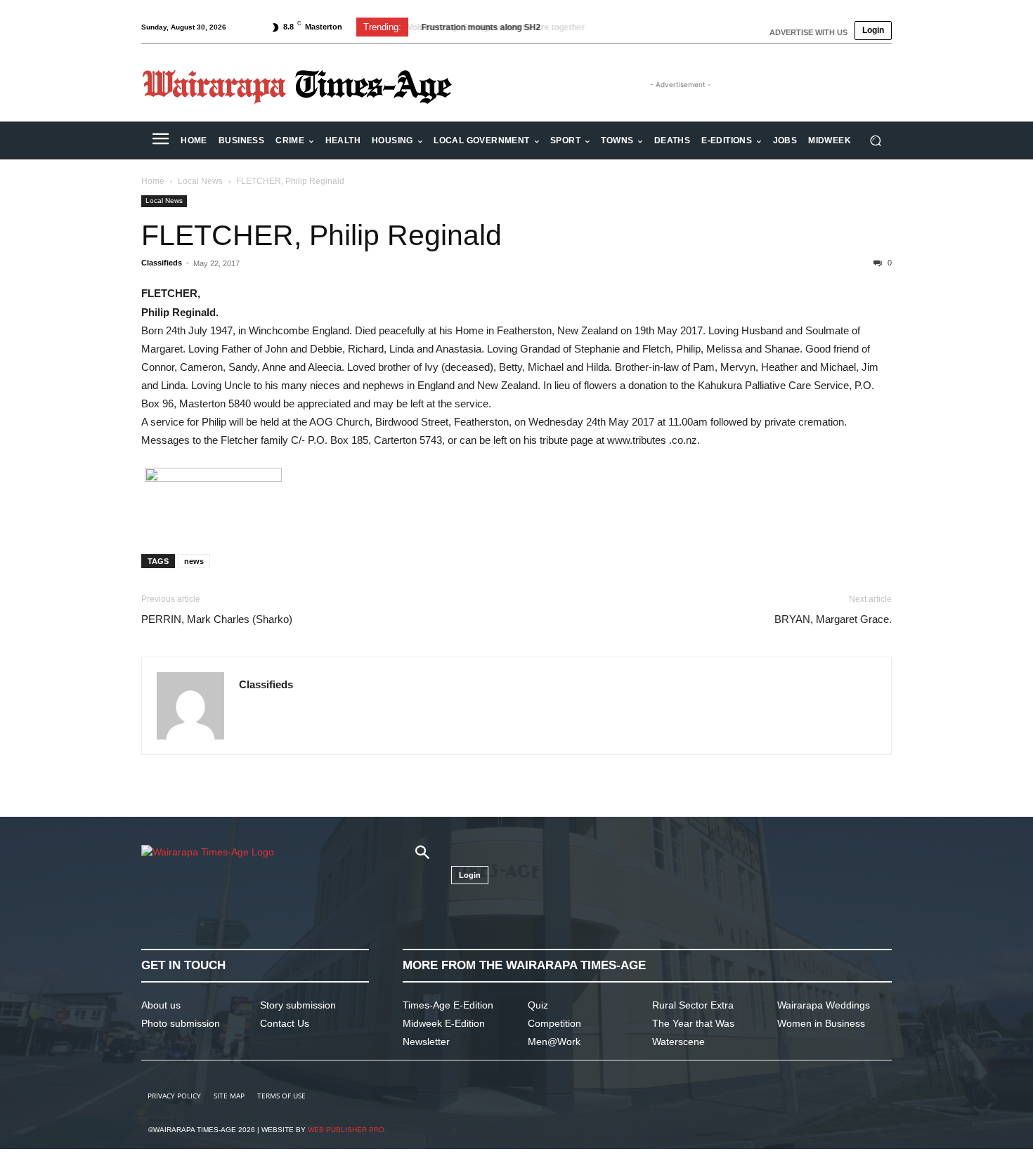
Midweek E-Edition (444, 1023)
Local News (200, 181)
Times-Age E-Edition (448, 1005)
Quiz (538, 1005)
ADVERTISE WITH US (808, 32)
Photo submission (180, 1023)
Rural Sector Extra (693, 1005)
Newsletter (426, 1041)
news (194, 561)
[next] (645, 27)
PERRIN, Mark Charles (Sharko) (216, 619)
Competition (554, 1023)
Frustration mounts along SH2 (478, 27)
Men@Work (554, 1041)
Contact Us (284, 1023)
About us (161, 1005)
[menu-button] (160, 140)
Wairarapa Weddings (823, 1005)
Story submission (298, 1005)
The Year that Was (693, 1023)
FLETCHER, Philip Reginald (321, 235)
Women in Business (821, 1023)
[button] (875, 140)
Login (873, 30)
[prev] (623, 27)
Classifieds (161, 262)
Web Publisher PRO (346, 1130)
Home (152, 181)
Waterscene (678, 1041)
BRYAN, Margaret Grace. (833, 619)
